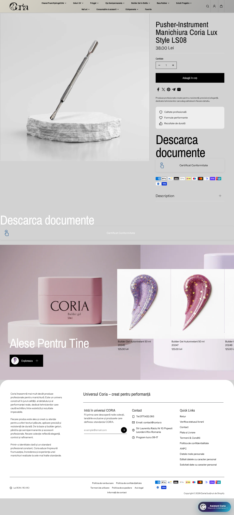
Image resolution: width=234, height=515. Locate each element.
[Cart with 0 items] (221, 6)
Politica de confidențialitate (129, 483)
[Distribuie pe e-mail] (179, 89)
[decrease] (159, 65)
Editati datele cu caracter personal (198, 459)
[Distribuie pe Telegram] (173, 89)
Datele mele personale (192, 453)
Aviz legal (139, 487)
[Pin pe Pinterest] (168, 89)
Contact (184, 427)
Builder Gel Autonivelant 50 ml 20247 (188, 343)
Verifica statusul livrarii (192, 421)
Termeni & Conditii (190, 437)
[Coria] (19, 6)
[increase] (173, 65)
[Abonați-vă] (124, 430)
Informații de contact (117, 492)
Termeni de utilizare (99, 487)
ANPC (183, 448)
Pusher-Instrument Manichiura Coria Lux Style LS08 (186, 32)
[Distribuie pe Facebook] (158, 89)
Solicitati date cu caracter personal (198, 464)
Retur (183, 416)
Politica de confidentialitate (194, 443)
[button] (221, 6)
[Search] (207, 6)
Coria (203, 493)
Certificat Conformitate (193, 165)
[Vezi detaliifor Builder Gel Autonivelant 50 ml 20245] (144, 304)
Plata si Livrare (187, 432)
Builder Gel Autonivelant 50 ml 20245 (134, 343)
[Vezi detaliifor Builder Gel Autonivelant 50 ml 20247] (197, 304)
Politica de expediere (122, 487)
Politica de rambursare (103, 483)
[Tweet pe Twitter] (163, 89)
